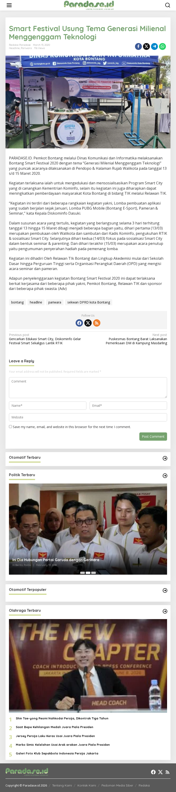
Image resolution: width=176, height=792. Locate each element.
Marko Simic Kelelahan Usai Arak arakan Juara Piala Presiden (63, 744)
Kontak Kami (86, 785)
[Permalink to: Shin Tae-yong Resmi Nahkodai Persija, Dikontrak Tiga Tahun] (88, 666)
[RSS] (96, 323)
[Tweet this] (146, 46)
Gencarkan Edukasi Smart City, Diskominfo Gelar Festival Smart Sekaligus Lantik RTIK (45, 339)
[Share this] (138, 46)
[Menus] (9, 5)
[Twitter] (88, 323)
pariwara (54, 302)
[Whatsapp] (162, 46)
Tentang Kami (62, 785)
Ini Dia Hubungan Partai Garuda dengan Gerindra (55, 559)
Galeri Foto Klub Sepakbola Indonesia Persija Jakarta (57, 753)
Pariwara (26, 48)
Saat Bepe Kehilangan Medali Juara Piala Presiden (54, 727)
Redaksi (144, 785)
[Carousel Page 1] (82, 573)
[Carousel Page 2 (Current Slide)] (88, 573)
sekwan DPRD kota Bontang (88, 302)
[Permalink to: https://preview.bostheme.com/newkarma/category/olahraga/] (165, 611)
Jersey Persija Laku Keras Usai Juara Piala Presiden (55, 736)
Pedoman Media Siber (117, 785)
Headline (14, 48)
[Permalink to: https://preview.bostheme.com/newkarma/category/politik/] (165, 475)
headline (36, 302)
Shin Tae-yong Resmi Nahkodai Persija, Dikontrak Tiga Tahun (62, 718)
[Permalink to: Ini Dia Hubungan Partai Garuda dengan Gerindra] (88, 529)
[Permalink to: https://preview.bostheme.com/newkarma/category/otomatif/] (165, 458)
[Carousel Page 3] (93, 573)
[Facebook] (79, 323)
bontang (17, 302)
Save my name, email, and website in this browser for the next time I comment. (72, 427)
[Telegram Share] (154, 46)
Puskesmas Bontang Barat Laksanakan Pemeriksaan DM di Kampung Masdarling (136, 339)
